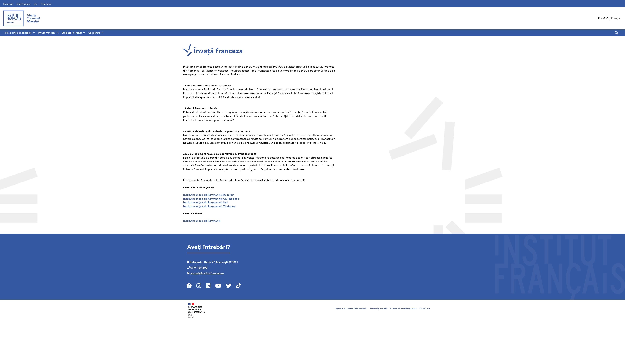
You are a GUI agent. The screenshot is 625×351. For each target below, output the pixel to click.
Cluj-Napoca (23, 3)
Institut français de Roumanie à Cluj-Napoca (211, 198)
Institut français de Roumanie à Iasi (205, 202)
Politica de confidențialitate (403, 308)
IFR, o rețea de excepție (18, 32)
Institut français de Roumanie (202, 220)
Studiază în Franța (72, 32)
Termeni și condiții (378, 308)
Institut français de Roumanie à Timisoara (209, 206)
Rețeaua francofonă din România (351, 308)
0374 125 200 (198, 267)
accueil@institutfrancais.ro (207, 273)
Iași (35, 3)
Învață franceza (47, 32)
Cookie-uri (425, 308)
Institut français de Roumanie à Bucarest (208, 194)
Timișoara (46, 3)
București (8, 3)
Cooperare (94, 32)
